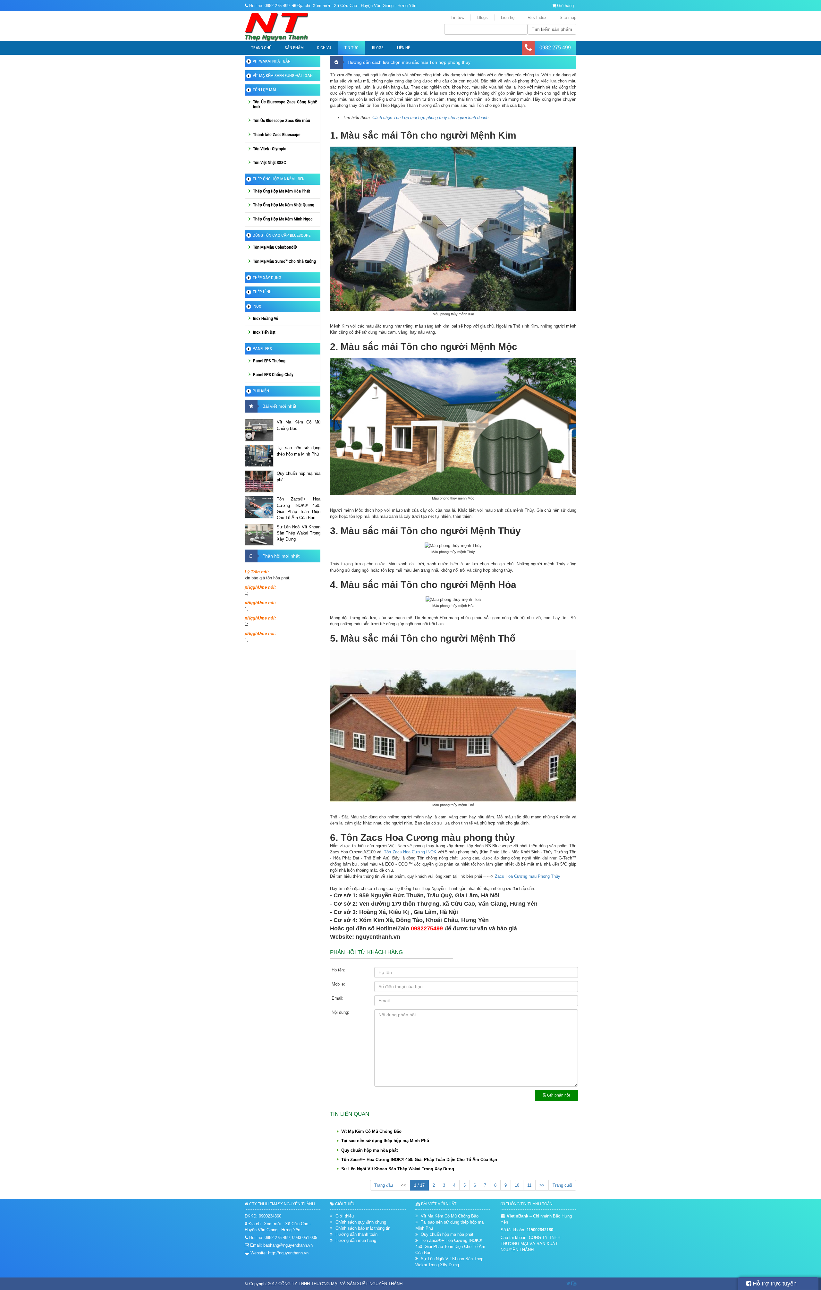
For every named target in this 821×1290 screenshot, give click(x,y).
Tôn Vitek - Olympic (269, 148)
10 (517, 1185)
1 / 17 (419, 1185)
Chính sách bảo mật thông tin (362, 1228)
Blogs (482, 17)
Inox (257, 306)
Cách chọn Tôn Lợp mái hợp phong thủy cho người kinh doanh (430, 117)
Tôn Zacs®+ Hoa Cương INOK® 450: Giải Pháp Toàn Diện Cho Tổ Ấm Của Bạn (419, 1159)
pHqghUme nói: (260, 587)
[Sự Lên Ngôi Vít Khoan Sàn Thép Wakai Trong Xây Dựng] (259, 535)
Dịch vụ (324, 47)
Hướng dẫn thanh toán (356, 1234)
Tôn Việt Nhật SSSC (269, 162)
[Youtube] (574, 1283)
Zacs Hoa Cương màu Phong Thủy (527, 876)
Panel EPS (262, 348)
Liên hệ (507, 17)
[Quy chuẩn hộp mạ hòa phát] (259, 481)
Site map (568, 17)
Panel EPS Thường (269, 360)
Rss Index (537, 17)
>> (542, 1185)
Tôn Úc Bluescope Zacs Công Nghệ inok (285, 104)
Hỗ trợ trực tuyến (774, 1283)
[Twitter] (568, 1283)
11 (529, 1185)
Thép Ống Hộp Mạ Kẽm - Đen (279, 178)
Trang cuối (562, 1185)
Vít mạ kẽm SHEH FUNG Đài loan (283, 75)
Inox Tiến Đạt (264, 332)
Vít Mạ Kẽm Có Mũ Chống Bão (371, 1131)
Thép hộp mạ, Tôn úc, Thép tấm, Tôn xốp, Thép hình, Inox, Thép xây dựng (287, 27)
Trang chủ (261, 47)
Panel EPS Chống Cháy (273, 374)
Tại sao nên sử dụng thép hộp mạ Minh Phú (385, 1140)
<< (403, 1185)
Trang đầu (383, 1185)
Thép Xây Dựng (267, 277)
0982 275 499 (555, 47)
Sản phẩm (294, 47)
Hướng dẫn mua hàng (355, 1240)
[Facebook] (571, 1283)
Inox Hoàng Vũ (265, 318)
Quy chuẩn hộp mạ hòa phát (369, 1150)
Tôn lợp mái (264, 89)
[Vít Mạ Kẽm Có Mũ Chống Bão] (259, 430)
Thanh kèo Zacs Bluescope (276, 134)
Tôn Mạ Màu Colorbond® (275, 247)
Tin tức (457, 17)
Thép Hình (262, 291)
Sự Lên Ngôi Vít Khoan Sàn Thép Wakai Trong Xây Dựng (397, 1168)
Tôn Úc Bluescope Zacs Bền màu (281, 120)
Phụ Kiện (261, 391)
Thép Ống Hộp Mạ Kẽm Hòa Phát (281, 191)
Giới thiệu (344, 1216)
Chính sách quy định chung (360, 1222)
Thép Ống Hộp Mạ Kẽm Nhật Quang (283, 204)
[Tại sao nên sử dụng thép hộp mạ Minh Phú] (259, 456)
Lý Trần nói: (257, 571)
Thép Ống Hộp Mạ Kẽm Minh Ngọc (282, 219)
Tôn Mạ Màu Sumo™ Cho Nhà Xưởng (284, 261)
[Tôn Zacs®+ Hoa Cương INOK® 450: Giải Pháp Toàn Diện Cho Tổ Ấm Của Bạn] (259, 507)
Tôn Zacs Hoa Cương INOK (410, 852)
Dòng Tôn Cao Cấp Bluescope (281, 235)
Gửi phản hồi (558, 1095)
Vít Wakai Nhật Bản (272, 61)
